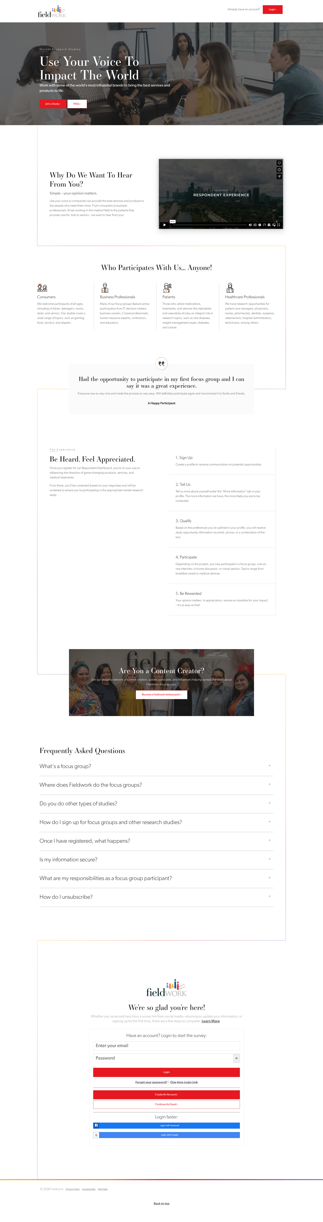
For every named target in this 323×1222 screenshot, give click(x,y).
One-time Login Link (184, 1082)
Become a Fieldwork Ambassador (161, 694)
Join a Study (52, 104)
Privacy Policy (73, 1189)
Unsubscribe (89, 1189)
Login (272, 9)
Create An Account (166, 1094)
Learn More (211, 1021)
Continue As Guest (166, 1104)
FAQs (76, 104)
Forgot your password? (151, 1082)
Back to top (161, 1203)
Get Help (103, 1189)
